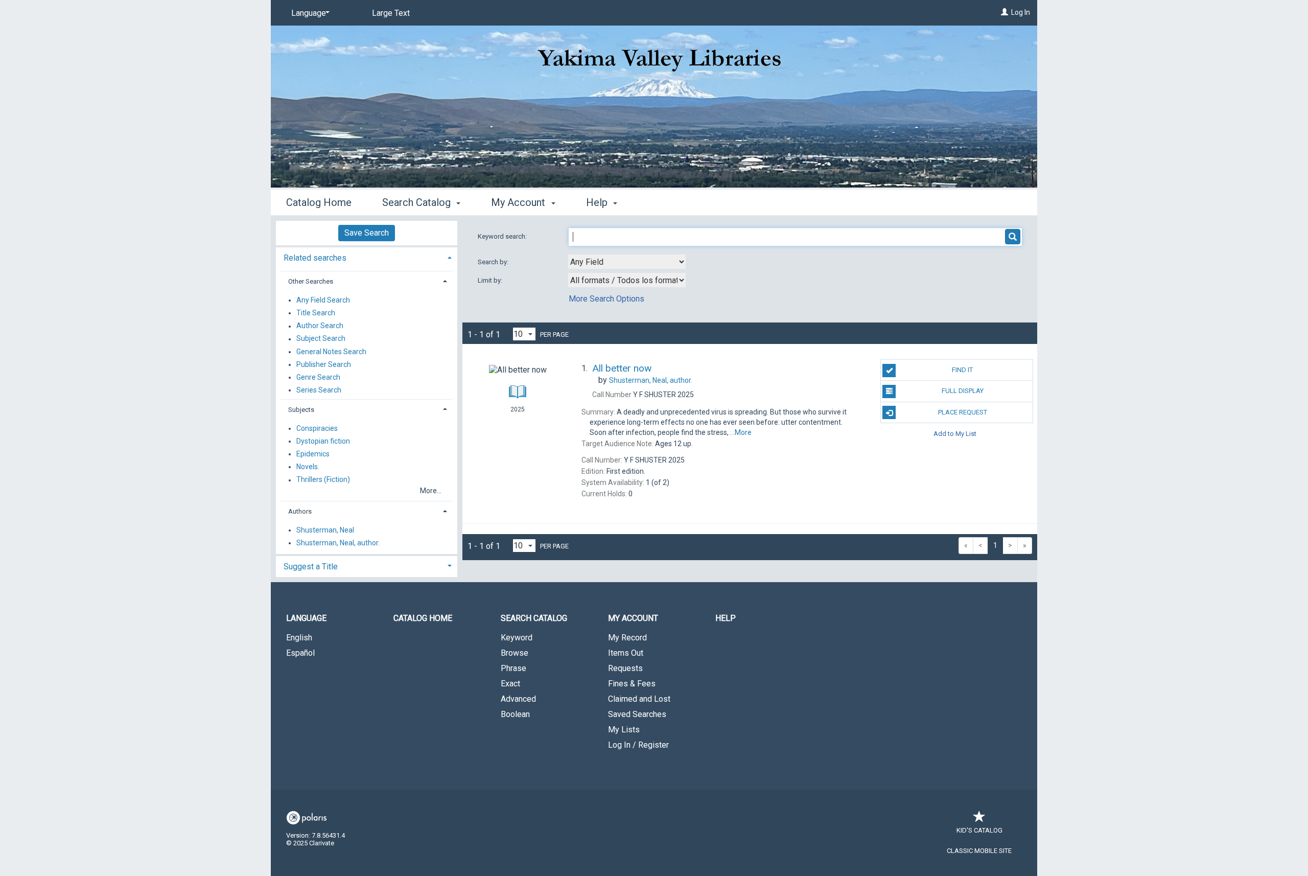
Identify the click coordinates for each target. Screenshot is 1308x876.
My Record (627, 637)
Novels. (307, 467)
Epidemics (313, 454)
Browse (514, 653)
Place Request (962, 412)
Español (300, 653)
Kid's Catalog (979, 830)
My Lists (624, 729)
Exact (510, 683)
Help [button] (598, 202)
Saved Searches (637, 714)
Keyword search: (503, 236)
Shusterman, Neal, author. (338, 543)
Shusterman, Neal (325, 530)
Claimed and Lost (639, 699)
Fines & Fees (632, 683)
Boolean (515, 714)
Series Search (318, 390)
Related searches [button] (315, 258)
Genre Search (318, 377)
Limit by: (491, 280)
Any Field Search (323, 300)
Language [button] (306, 618)
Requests (625, 668)
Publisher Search (323, 364)
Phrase (513, 668)
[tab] (366, 256)
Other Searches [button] (310, 281)
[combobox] (627, 262)
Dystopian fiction (323, 441)
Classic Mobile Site (979, 851)
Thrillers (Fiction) (323, 480)
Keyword (516, 637)
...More (741, 432)
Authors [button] (300, 511)
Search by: (494, 262)
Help (725, 618)
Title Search (315, 313)
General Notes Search (331, 352)
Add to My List (954, 433)
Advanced (518, 699)
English (299, 637)
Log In (1020, 12)
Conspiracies (317, 428)
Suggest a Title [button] (311, 566)
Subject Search (320, 339)
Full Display (963, 391)
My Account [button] (519, 202)
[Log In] (1004, 12)
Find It (962, 370)
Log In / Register (638, 745)
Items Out (625, 653)
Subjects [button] (301, 409)
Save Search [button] (366, 233)
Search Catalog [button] (417, 202)
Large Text (391, 13)
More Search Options (606, 299)
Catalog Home (319, 202)
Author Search (319, 326)
